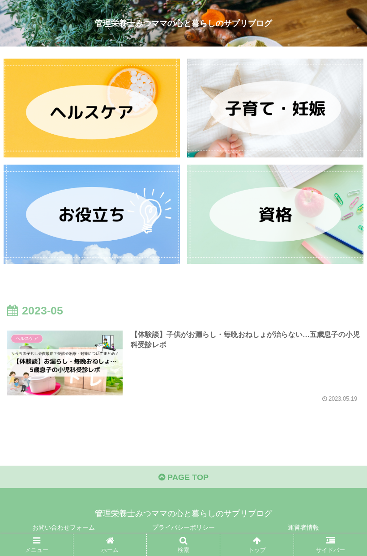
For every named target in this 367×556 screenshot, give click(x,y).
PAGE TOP (187, 477)
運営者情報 (303, 527)
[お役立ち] (92, 214)
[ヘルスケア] (92, 108)
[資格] (275, 214)
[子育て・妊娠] (275, 108)
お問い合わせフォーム (63, 527)
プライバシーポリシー (183, 527)
